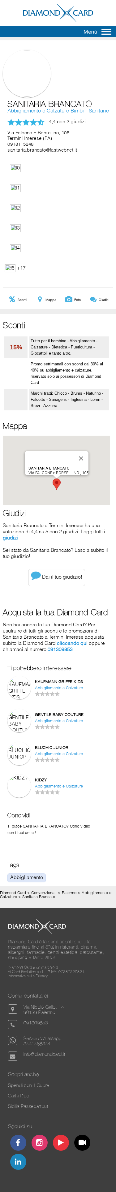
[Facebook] (18, 1143)
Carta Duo (18, 1095)
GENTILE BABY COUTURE (59, 715)
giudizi (10, 538)
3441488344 (37, 1043)
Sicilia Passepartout (28, 1106)
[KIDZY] (19, 778)
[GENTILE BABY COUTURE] (19, 730)
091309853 (60, 649)
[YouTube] (61, 1143)
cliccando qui (72, 643)
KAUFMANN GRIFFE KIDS (59, 682)
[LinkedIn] (18, 1162)
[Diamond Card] (58, 20)
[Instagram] (40, 1143)
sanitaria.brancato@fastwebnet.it (42, 150)
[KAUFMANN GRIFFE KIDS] (19, 697)
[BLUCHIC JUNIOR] (19, 757)
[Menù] (106, 31)
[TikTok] (82, 1143)
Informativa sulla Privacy (28, 976)
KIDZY (41, 780)
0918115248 (20, 144)
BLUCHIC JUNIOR (51, 748)
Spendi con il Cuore (28, 1085)
